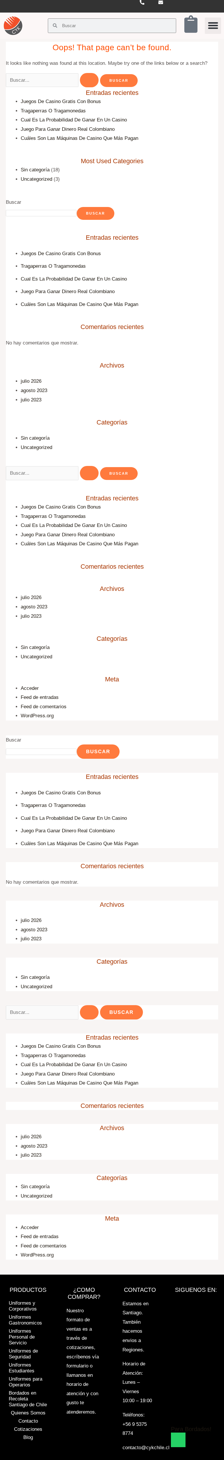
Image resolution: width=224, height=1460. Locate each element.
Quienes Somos (28, 1413)
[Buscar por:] (53, 80)
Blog (28, 1437)
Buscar (13, 202)
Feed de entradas (40, 697)
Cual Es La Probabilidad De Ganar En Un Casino (74, 120)
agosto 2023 (34, 390)
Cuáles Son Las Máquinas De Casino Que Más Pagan (79, 138)
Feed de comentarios (43, 706)
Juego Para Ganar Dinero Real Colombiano (68, 129)
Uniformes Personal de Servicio (22, 1337)
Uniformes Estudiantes (21, 1368)
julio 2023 (31, 400)
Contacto (28, 1421)
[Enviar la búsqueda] (89, 80)
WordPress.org (37, 715)
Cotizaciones (28, 1429)
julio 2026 (31, 381)
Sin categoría (35, 170)
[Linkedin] (185, 1411)
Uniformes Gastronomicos (25, 1320)
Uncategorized (36, 179)
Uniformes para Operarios (25, 1382)
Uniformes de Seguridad (23, 1354)
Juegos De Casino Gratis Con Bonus (61, 101)
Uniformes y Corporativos (23, 1306)
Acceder (30, 688)
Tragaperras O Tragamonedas (53, 111)
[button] (213, 26)
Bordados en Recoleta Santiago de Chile (28, 1398)
